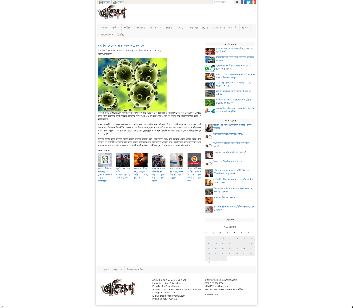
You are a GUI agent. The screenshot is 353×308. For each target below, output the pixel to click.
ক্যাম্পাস (245, 27)
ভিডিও (121, 2)
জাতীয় (115, 27)
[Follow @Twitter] (248, 2)
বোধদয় (169, 27)
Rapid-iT (216, 294)
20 (244, 248)
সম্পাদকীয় (233, 27)
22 (209, 253)
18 (230, 248)
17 (223, 248)
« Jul (207, 262)
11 (230, 243)
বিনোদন (205, 27)
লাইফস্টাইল (106, 34)
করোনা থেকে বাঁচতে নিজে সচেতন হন (121, 46)
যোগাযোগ (118, 269)
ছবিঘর (106, 2)
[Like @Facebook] (243, 2)
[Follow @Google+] (253, 2)
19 (237, 248)
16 (216, 248)
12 (237, 243)
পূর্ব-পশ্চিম (141, 27)
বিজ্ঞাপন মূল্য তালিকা (135, 269)
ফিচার (181, 27)
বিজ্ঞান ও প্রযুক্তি (155, 27)
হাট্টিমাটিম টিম (219, 27)
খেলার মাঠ (193, 27)
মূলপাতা (104, 27)
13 (244, 243)
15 (209, 248)
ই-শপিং (120, 34)
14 (251, 243)
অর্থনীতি (127, 27)
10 (223, 243)
